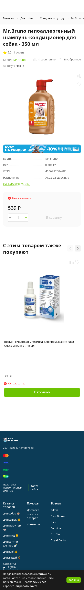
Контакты (33, 524)
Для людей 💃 (12, 557)
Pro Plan (56, 534)
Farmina (56, 528)
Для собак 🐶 (11, 513)
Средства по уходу (52, 18)
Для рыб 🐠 (10, 551)
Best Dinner (58, 516)
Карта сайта (35, 487)
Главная (8, 18)
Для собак (26, 18)
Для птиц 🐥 (11, 535)
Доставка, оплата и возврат (33, 514)
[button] (70, 248)
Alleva (55, 510)
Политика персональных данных (12, 488)
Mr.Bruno (19, 60)
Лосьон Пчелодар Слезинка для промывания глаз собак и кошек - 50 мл (39, 344)
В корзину (54, 217)
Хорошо (74, 580)
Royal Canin (58, 540)
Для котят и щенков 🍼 (10, 544)
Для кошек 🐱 (12, 519)
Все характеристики (16, 183)
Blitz (53, 522)
